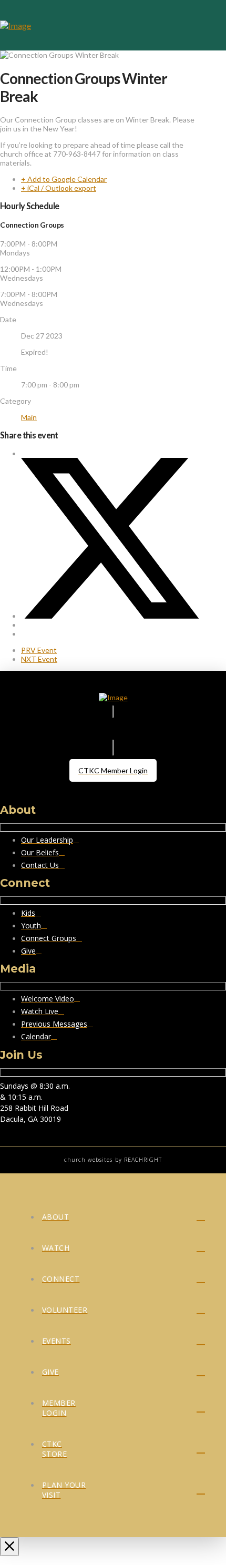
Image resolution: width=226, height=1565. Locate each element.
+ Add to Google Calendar (64, 179)
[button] (211, 25)
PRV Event (39, 650)
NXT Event (39, 658)
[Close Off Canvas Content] (9, 1546)
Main (29, 417)
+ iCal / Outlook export (58, 187)
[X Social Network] (110, 615)
